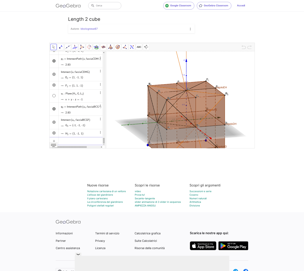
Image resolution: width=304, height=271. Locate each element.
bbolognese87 (89, 28)
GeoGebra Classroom (216, 5)
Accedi (241, 5)
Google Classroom (180, 5)
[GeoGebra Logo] (68, 6)
